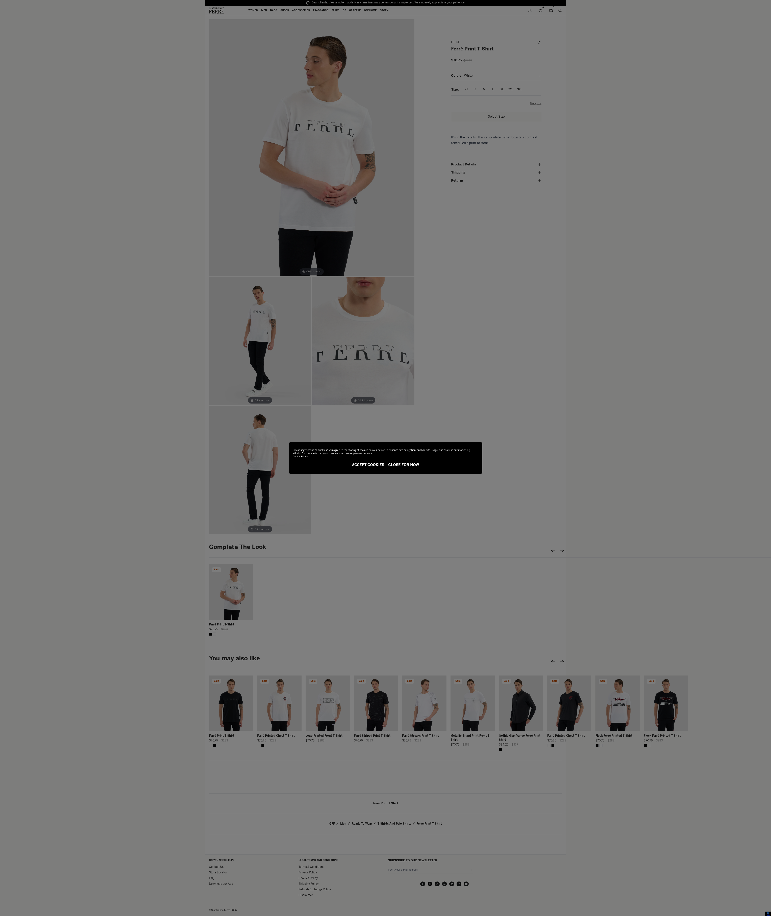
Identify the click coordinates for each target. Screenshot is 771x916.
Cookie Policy (300, 457)
